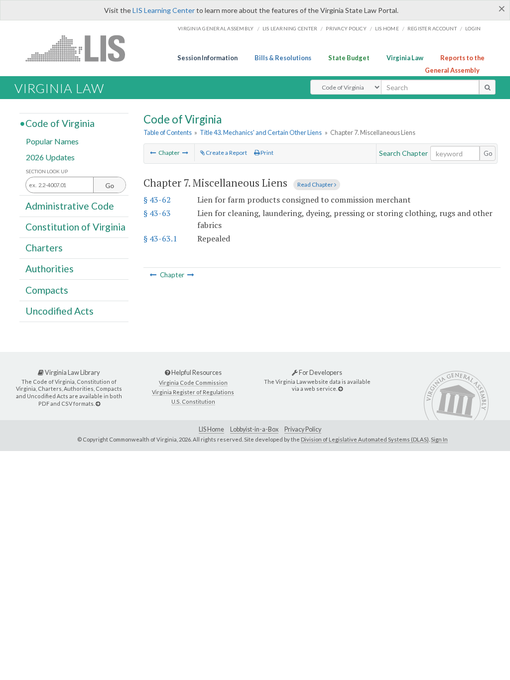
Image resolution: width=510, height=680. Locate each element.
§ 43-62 (157, 199)
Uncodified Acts (59, 311)
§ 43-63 (157, 213)
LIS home (387, 28)
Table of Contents (167, 132)
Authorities (49, 268)
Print (266, 152)
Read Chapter (315, 184)
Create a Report (226, 152)
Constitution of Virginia (75, 226)
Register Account (432, 28)
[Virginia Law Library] (98, 403)
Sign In (439, 439)
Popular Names (52, 141)
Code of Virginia (60, 123)
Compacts (46, 289)
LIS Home (211, 429)
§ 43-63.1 (160, 238)
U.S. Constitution (193, 401)
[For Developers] (340, 388)
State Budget (349, 58)
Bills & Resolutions (283, 58)
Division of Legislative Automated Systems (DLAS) (365, 439)
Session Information (207, 58)
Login (473, 28)
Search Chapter (403, 153)
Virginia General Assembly (216, 28)
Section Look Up (47, 171)
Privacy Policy (346, 28)
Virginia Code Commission (193, 382)
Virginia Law (404, 58)
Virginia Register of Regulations (193, 392)
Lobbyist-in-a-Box (254, 429)
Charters (44, 247)
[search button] (487, 87)
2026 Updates (50, 156)
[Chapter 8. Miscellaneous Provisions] (185, 152)
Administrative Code (69, 205)
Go (488, 153)
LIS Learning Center (163, 10)
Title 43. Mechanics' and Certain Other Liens (261, 132)
